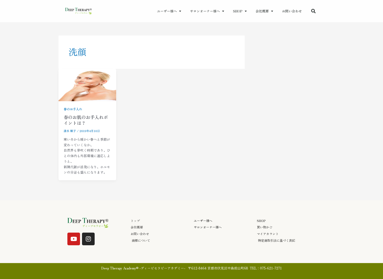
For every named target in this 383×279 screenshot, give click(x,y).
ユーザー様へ (167, 11)
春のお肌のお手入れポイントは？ (86, 120)
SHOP (237, 11)
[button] (313, 11)
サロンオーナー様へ (205, 11)
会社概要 (262, 11)
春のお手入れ (73, 109)
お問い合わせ (292, 11)
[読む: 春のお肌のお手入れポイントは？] (87, 84)
